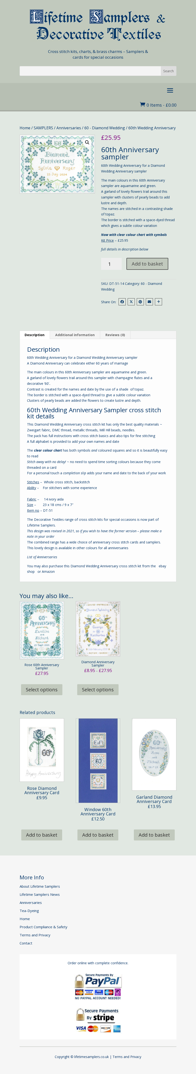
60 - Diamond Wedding (104, 127)
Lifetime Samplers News (40, 894)
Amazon (48, 571)
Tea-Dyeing (29, 910)
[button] (87, 142)
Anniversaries (68, 127)
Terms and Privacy (35, 935)
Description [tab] (34, 335)
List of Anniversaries (42, 557)
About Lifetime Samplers (40, 886)
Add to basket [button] (41, 835)
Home (25, 127)
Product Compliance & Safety (43, 926)
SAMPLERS (43, 127)
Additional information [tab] (75, 335)
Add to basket (147, 264)
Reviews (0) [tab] (115, 335)
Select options (42, 689)
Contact (26, 943)
